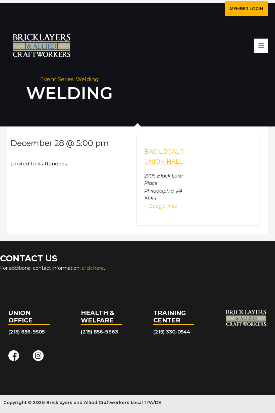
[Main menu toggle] (261, 46)
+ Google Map (160, 206)
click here (93, 268)
